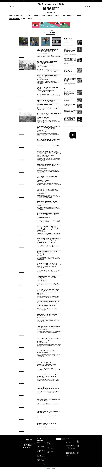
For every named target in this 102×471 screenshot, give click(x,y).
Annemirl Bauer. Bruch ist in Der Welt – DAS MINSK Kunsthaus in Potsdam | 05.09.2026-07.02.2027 (70, 93)
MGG (37, 255)
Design (54, 34)
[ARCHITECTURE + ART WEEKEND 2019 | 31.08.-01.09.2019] (27, 403)
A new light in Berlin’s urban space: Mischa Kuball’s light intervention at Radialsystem (47, 77)
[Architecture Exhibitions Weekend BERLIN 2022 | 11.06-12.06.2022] (27, 318)
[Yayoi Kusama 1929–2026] (79, 42)
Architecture (22, 57)
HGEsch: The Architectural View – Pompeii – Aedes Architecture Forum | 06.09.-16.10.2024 (48, 191)
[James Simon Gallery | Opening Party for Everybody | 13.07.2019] (27, 415)
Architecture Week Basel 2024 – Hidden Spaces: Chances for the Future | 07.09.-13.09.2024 (48, 166)
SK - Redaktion (39, 243)
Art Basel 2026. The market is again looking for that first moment (70, 79)
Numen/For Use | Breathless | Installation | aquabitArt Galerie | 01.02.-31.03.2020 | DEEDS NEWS (47, 364)
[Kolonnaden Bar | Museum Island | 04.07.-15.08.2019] (27, 427)
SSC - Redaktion (39, 79)
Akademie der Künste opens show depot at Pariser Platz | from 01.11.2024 (48, 140)
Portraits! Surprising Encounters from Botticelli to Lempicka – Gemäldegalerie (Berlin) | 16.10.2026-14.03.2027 (70, 49)
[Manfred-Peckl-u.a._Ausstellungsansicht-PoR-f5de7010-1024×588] (34, 41)
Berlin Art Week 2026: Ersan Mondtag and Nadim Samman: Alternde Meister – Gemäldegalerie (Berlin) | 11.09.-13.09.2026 (70, 112)
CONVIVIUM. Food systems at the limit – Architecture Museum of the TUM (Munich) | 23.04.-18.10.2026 (48, 51)
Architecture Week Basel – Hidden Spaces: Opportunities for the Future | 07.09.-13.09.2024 (48, 203)
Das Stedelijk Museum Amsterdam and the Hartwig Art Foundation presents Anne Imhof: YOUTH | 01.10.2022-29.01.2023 (48, 291)
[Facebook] (84, 7)
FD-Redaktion (39, 205)
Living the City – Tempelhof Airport (47, 351)
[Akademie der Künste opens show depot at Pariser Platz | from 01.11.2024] (27, 143)
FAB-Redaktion (39, 105)
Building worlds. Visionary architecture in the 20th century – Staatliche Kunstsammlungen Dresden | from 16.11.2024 (48, 128)
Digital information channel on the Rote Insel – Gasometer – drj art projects (48, 327)
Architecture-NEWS (49, 34)
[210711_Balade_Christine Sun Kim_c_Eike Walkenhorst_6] (23, 41)
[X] (88, 7)
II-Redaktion (38, 218)
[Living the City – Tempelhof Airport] (27, 355)
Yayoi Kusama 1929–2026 (69, 40)
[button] (92, 6)
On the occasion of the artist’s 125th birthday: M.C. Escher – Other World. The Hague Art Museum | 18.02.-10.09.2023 (47, 278)
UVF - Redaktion (39, 306)
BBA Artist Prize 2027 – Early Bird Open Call (69, 99)
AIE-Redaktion (39, 53)
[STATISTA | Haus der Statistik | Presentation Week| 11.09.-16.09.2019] (27, 391)
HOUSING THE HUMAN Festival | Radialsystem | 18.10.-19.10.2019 (46, 375)
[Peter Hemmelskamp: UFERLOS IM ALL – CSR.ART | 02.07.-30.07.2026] (79, 70)
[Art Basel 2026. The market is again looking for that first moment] (79, 80)
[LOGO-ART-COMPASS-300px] (56, 41)
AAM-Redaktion (39, 156)
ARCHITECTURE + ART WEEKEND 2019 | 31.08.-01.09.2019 (48, 400)
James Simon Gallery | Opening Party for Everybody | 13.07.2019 (48, 412)
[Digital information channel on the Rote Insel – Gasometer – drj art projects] (27, 330)
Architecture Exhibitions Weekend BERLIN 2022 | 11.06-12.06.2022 (47, 315)
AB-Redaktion (39, 131)
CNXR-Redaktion (39, 168)
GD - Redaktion (39, 294)
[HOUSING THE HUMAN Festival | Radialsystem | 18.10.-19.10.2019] (27, 379)
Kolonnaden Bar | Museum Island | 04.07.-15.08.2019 (47, 424)
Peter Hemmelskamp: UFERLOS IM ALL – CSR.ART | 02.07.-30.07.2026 (69, 70)
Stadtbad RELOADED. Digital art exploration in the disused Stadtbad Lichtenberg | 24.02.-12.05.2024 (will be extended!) (48, 228)
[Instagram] (85, 7)
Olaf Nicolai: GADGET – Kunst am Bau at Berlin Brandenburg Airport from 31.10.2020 (49, 340)
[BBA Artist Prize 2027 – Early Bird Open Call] (79, 100)
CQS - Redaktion (39, 317)
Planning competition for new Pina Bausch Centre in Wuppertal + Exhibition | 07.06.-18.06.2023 (47, 253)
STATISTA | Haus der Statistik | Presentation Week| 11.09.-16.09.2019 (48, 387)
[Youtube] (89, 7)
